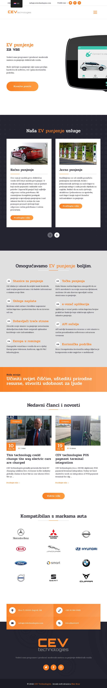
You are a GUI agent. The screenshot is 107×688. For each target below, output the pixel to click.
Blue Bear (75, 684)
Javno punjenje (70, 169)
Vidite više (53, 496)
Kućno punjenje (22, 169)
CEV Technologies (42, 684)
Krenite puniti (22, 86)
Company (16, 421)
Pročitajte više (22, 217)
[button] (57, 235)
